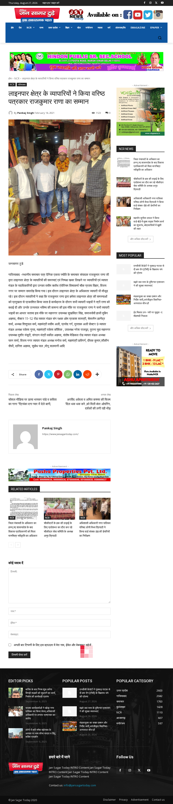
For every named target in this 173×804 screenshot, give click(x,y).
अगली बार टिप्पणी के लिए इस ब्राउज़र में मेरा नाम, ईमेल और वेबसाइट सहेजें (52, 645)
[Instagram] (150, 3)
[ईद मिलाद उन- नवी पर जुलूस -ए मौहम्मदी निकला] (123, 316)
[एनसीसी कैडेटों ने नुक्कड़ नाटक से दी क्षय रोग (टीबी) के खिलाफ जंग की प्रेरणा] (123, 269)
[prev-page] (11, 545)
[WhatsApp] (68, 374)
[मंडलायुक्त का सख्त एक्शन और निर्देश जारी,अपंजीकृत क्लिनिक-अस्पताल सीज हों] (123, 300)
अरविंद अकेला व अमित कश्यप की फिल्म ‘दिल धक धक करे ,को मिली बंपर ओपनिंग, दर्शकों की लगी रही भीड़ (88, 404)
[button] (160, 38)
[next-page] (17, 545)
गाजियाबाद (22, 84)
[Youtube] (162, 3)
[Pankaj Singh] (11, 113)
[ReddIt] (87, 374)
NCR (16, 78)
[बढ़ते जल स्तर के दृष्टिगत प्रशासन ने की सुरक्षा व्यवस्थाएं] (123, 285)
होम (10, 78)
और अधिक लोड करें (139, 239)
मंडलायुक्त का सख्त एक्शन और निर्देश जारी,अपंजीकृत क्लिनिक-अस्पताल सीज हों (148, 300)
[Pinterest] (58, 374)
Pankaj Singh (25, 112)
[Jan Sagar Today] (37, 15)
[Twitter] (156, 3)
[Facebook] (144, 3)
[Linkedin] (77, 374)
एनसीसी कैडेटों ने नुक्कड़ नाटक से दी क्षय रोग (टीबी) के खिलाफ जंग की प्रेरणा (149, 269)
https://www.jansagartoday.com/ (60, 434)
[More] (97, 374)
